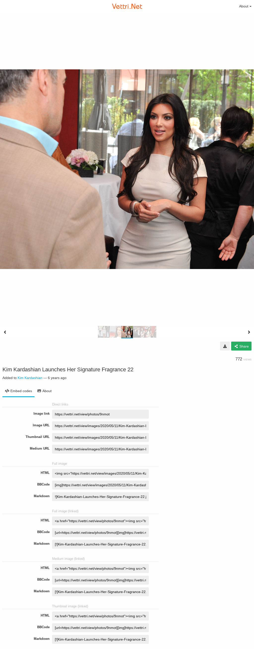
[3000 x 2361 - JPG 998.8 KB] (225, 346)
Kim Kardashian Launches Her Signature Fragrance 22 (67, 369)
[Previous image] (5, 332)
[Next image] (249, 332)
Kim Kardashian (30, 378)
